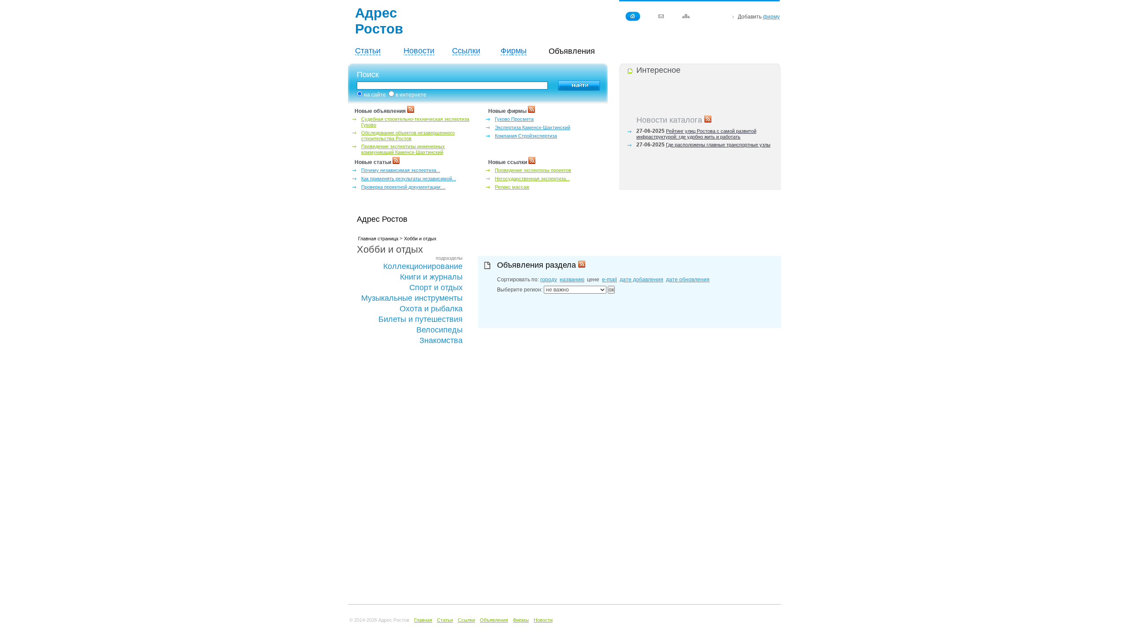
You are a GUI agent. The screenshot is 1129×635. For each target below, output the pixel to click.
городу (548, 279)
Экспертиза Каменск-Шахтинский (532, 127)
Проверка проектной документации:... (403, 187)
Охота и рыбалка (431, 308)
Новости (419, 50)
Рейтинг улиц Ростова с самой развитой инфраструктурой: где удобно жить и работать (696, 132)
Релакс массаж (512, 187)
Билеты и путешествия (420, 319)
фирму (771, 17)
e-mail (609, 279)
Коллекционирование (423, 266)
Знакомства (441, 340)
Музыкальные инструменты (412, 298)
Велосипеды (439, 329)
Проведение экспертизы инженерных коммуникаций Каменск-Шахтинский (403, 149)
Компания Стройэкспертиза (526, 135)
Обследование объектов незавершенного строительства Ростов (408, 135)
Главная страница (378, 238)
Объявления (494, 620)
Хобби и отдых (420, 238)
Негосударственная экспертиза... (532, 178)
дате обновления (688, 279)
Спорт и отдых (436, 287)
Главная (423, 620)
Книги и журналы (431, 277)
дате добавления (641, 279)
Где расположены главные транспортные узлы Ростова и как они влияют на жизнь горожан (703, 145)
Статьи (368, 50)
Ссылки (466, 50)
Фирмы (514, 50)
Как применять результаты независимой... (408, 178)
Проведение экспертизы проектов (533, 170)
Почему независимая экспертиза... (400, 170)
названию (572, 279)
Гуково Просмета (514, 119)
